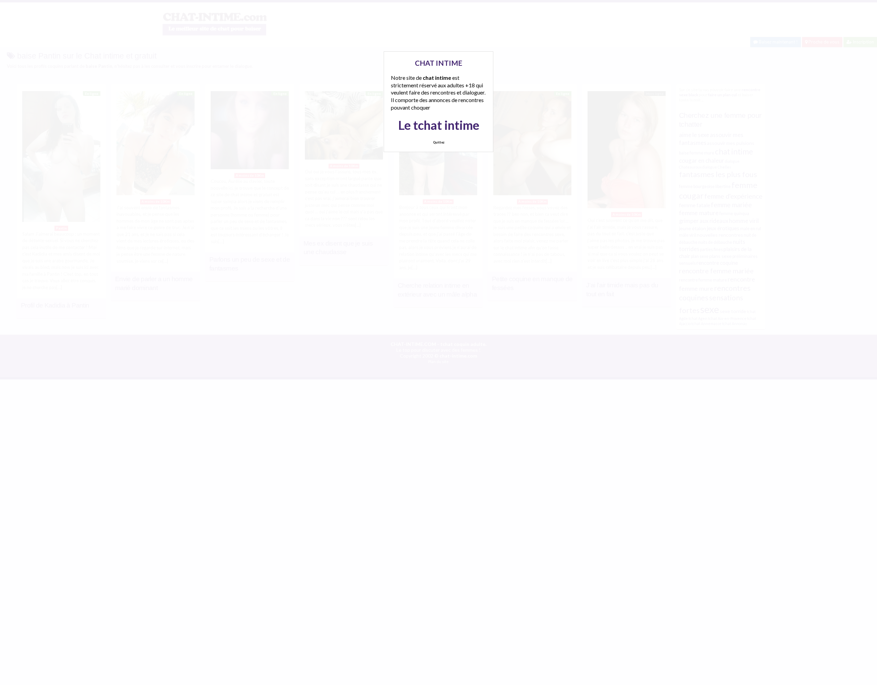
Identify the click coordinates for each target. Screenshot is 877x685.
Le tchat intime (438, 125)
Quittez (438, 142)
